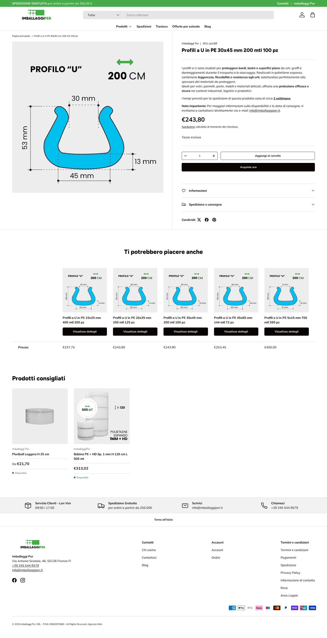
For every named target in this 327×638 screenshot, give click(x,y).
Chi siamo (149, 550)
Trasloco (162, 26)
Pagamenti (288, 557)
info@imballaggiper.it (27, 570)
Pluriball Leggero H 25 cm (30, 454)
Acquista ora (248, 167)
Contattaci (149, 557)
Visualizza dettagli (85, 331)
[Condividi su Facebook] (206, 220)
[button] (312, 15)
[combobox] (178, 15)
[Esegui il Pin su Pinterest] (214, 220)
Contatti (283, 3)
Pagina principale (21, 36)
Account (217, 550)
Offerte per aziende (186, 26)
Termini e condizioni (294, 550)
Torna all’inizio (163, 519)
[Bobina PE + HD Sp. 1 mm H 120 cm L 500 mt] (101, 416)
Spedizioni (144, 26)
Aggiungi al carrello (268, 155)
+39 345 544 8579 (25, 565)
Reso (284, 588)
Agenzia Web (95, 624)
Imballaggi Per (304, 3)
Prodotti (121, 26)
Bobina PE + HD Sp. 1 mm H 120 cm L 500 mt (101, 456)
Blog (207, 26)
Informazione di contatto (298, 580)
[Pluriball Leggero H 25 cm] (40, 416)
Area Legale (289, 595)
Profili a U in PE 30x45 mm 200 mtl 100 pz (56, 36)
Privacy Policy (290, 573)
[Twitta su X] (199, 220)
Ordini (216, 557)
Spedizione (188, 126)
